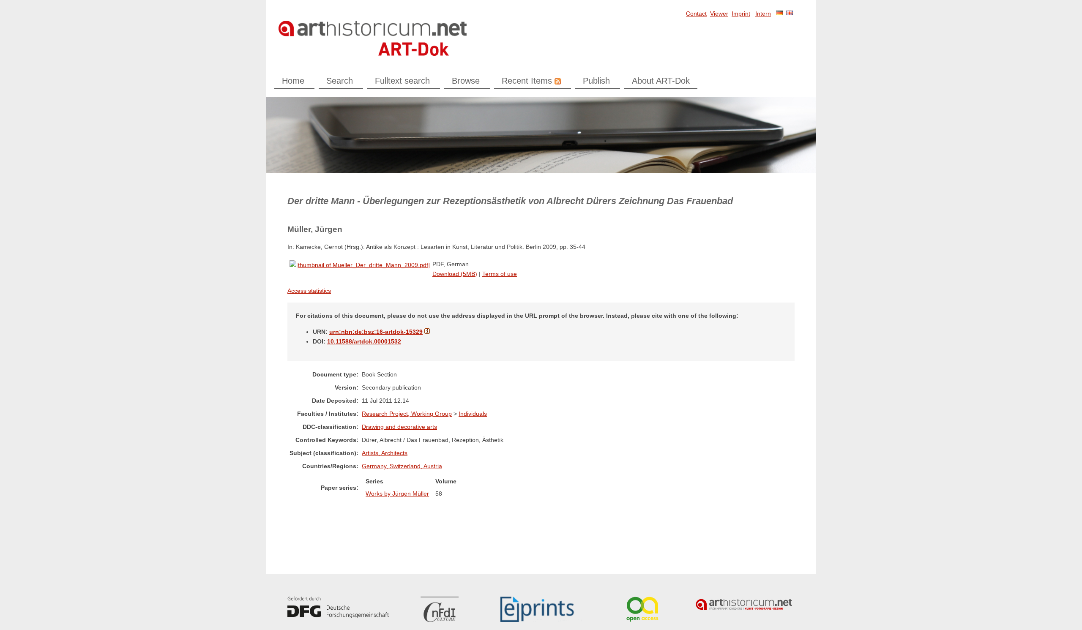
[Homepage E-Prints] (541, 609)
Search (339, 80)
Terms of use (499, 273)
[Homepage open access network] (642, 609)
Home (293, 80)
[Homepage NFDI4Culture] (439, 609)
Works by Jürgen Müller (397, 493)
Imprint (741, 13)
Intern (763, 13)
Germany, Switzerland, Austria (402, 466)
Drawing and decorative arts (399, 426)
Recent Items (527, 80)
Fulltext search (402, 80)
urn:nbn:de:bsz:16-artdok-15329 (376, 331)
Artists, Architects (384, 453)
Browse (466, 80)
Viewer (719, 13)
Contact (696, 13)
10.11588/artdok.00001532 (364, 341)
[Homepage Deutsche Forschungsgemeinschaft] (338, 607)
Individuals (473, 413)
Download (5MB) (454, 273)
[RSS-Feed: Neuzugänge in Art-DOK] (556, 80)
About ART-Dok (661, 80)
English (789, 13)
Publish (596, 80)
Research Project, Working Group (407, 413)
